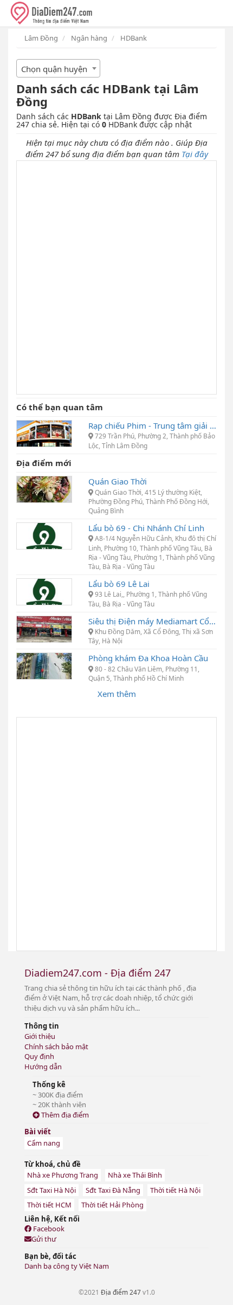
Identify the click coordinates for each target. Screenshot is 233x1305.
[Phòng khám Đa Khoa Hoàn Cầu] (44, 665)
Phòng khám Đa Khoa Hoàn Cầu (148, 657)
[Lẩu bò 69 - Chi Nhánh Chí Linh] (44, 534)
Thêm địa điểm (64, 1115)
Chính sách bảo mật (56, 1046)
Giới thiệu (39, 1036)
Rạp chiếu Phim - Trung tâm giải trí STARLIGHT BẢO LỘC (152, 425)
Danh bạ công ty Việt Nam (66, 1266)
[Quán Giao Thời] (44, 488)
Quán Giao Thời (117, 481)
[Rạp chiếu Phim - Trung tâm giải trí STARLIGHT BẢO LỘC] (44, 432)
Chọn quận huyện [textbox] (54, 68)
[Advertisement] (116, 277)
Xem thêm (117, 693)
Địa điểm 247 (121, 1292)
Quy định (39, 1056)
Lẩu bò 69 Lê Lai (119, 583)
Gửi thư (43, 1239)
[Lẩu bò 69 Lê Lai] (44, 590)
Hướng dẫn (43, 1066)
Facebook (47, 1228)
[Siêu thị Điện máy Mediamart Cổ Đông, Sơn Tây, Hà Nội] (44, 628)
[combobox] (58, 68)
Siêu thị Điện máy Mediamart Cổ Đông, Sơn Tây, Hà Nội (152, 621)
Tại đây (195, 153)
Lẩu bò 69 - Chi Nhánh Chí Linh (146, 527)
